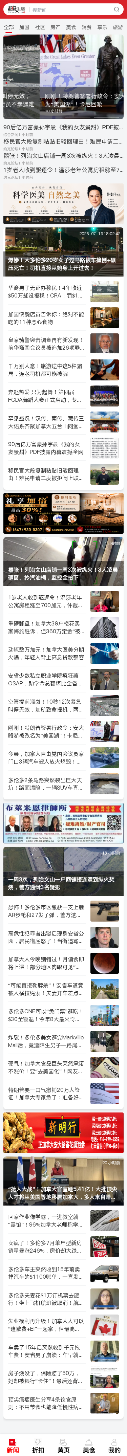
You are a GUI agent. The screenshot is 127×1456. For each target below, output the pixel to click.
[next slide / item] (119, 77)
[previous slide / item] (8, 77)
